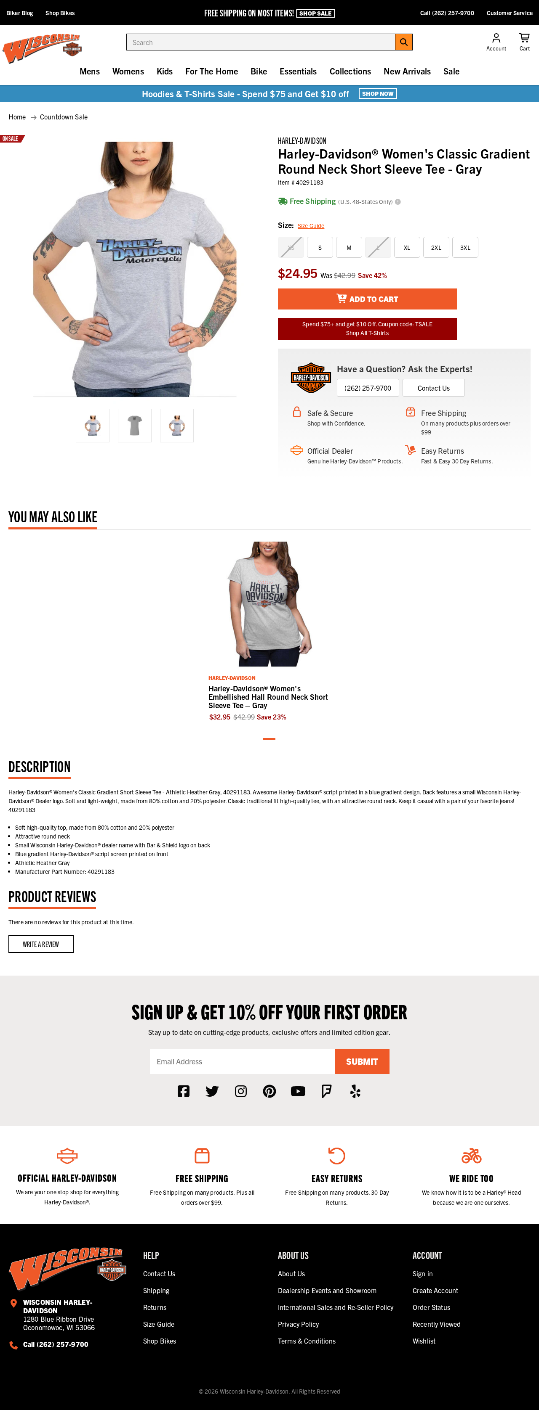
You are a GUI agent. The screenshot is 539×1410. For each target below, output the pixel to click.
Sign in (423, 1273)
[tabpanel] (269, 630)
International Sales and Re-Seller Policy (335, 1307)
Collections (350, 71)
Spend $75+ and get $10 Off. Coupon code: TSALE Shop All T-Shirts (367, 328)
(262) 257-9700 (367, 388)
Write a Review (41, 944)
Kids (165, 71)
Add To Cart (373, 299)
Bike (259, 71)
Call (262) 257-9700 (447, 12)
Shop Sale (315, 13)
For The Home (211, 71)
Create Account (435, 1290)
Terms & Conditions (307, 1340)
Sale (451, 71)
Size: (301, 225)
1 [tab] (269, 739)
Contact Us (434, 388)
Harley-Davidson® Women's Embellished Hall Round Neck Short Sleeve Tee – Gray (268, 696)
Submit (362, 1061)
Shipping (156, 1290)
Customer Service (510, 12)
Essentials (298, 71)
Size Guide (311, 225)
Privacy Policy (298, 1324)
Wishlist (424, 1340)
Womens (128, 71)
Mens (90, 71)
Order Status (431, 1307)
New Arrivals (407, 71)
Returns (154, 1307)
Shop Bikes (59, 12)
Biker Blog (19, 12)
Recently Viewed (437, 1324)
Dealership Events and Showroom (327, 1290)
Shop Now (378, 93)
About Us (291, 1273)
